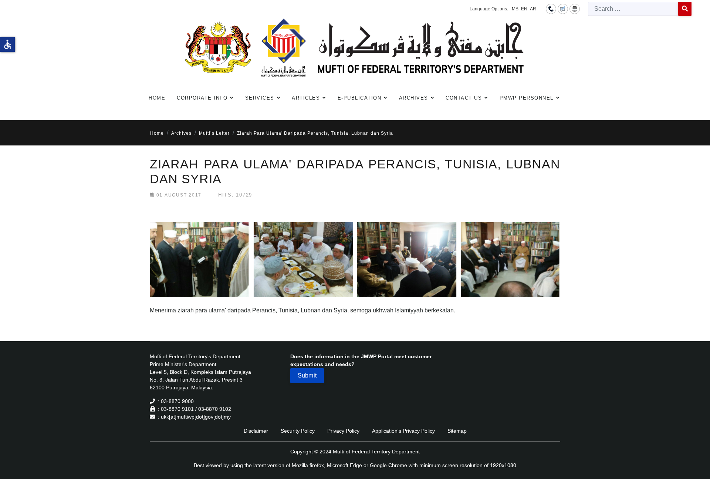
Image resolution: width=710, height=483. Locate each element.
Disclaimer (256, 431)
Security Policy (298, 431)
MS (515, 8)
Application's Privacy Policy (403, 431)
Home (157, 98)
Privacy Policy (343, 431)
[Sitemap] (575, 8)
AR (533, 8)
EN (524, 8)
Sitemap (457, 431)
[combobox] (633, 9)
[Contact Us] (551, 8)
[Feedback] (563, 8)
